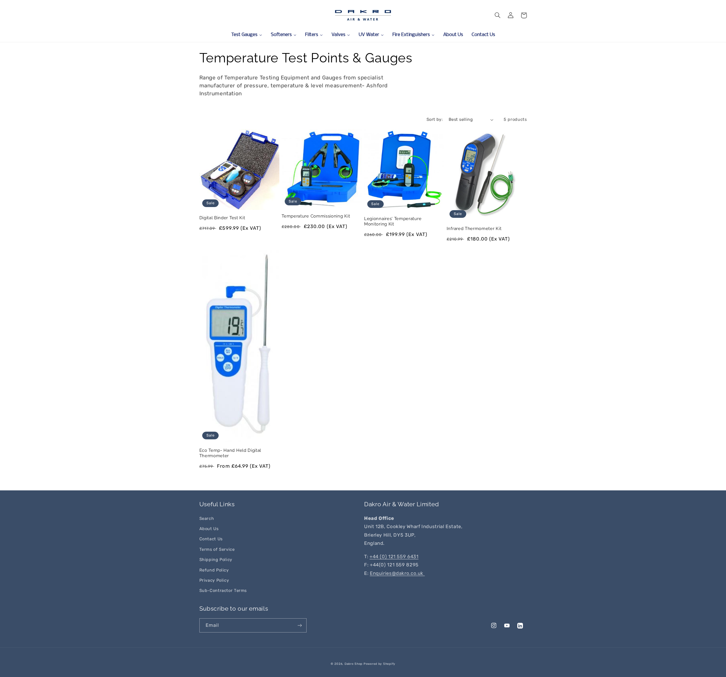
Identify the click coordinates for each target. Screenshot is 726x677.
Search (206, 518)
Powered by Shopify (379, 664)
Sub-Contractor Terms (223, 590)
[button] (497, 15)
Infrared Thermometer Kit (474, 228)
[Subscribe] (299, 625)
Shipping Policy (215, 559)
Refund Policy (214, 570)
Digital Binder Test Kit (222, 217)
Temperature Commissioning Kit (316, 216)
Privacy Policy (214, 580)
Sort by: (435, 119)
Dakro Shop (353, 664)
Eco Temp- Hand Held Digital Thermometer (230, 453)
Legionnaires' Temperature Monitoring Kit (392, 221)
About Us (209, 528)
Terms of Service (217, 549)
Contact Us (211, 538)
